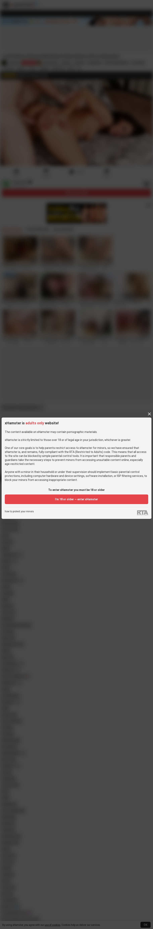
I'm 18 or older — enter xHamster (76, 499)
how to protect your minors (19, 511)
